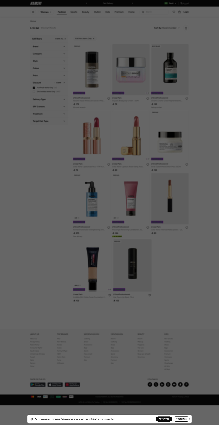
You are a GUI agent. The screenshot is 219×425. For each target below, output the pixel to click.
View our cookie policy (105, 419)
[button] (109, 212)
